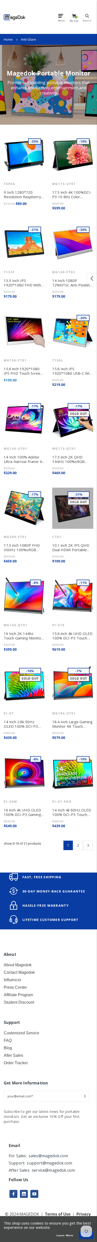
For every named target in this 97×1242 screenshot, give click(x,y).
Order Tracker (16, 1063)
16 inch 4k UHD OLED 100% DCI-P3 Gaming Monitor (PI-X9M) (22, 812)
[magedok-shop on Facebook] (13, 1194)
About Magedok (18, 965)
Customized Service (21, 1033)
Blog (8, 1048)
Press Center (15, 987)
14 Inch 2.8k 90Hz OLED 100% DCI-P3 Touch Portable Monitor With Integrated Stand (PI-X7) (24, 723)
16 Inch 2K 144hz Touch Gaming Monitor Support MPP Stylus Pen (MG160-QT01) (23, 635)
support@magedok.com (49, 1163)
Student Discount (19, 1002)
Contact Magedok (19, 972)
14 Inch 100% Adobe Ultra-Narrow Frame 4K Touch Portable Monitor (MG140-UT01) (24, 459)
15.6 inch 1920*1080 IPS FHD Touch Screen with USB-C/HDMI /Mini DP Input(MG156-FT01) (24, 370)
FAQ (8, 1040)
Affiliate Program (18, 995)
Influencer (12, 980)
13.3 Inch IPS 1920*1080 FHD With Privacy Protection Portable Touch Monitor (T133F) (24, 282)
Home (8, 39)
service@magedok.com (53, 1170)
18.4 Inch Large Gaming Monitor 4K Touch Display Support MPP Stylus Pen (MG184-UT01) (72, 723)
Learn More (64, 1235)
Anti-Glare (28, 39)
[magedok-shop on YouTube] (34, 1194)
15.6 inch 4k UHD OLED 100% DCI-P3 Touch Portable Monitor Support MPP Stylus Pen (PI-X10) (72, 635)
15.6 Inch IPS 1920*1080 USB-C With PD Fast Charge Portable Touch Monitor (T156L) (72, 370)
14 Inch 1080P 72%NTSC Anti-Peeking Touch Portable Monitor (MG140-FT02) (72, 282)
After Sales (13, 1055)
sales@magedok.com (48, 1155)
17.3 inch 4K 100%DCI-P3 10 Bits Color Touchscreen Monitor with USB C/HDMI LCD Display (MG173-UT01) (72, 194)
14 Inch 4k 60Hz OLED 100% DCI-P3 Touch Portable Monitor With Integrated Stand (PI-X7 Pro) (71, 812)
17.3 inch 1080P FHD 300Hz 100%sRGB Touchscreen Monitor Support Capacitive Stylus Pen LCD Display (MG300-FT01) (23, 547)
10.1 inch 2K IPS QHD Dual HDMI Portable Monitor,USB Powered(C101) (70, 547)
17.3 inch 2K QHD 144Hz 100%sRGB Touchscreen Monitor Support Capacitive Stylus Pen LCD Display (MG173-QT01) (72, 459)
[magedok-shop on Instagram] (24, 1194)
